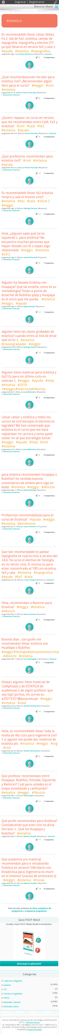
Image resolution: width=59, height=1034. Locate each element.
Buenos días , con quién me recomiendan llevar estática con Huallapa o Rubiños (25, 643)
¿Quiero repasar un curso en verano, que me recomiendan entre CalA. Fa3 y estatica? (29, 122)
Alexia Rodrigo (30, 490)
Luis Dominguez (30, 659)
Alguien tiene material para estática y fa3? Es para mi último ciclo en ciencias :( (29, 376)
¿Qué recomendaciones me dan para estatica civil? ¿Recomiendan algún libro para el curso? (28, 81)
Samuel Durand (30, 257)
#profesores (27, 523)
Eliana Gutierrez (26, 54)
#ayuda (7, 51)
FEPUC (6, 998)
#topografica (40, 51)
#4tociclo (48, 487)
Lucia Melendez (29, 392)
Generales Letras (11, 1006)
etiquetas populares (36, 911)
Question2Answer (34, 1030)
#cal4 (22, 703)
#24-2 (6, 254)
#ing (54, 743)
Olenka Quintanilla (32, 706)
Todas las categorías (12, 981)
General (48, 54)
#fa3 (40, 126)
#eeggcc (38, 85)
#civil (50, 85)
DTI (5, 989)
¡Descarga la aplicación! (29, 964)
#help (49, 380)
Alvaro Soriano (30, 614)
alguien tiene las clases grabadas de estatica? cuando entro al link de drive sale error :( (29, 336)
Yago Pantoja (29, 306)
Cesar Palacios (30, 527)
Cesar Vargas (29, 580)
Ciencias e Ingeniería (12, 993)
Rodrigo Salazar (30, 208)
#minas (39, 880)
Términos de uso (33, 1022)
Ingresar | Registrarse (29, 2)
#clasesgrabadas (14, 344)
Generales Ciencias (11, 95)
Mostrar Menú (43, 6)
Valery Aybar (29, 796)
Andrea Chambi (30, 836)
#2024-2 (43, 201)
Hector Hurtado (29, 93)
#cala (31, 126)
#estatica (22, 51)
